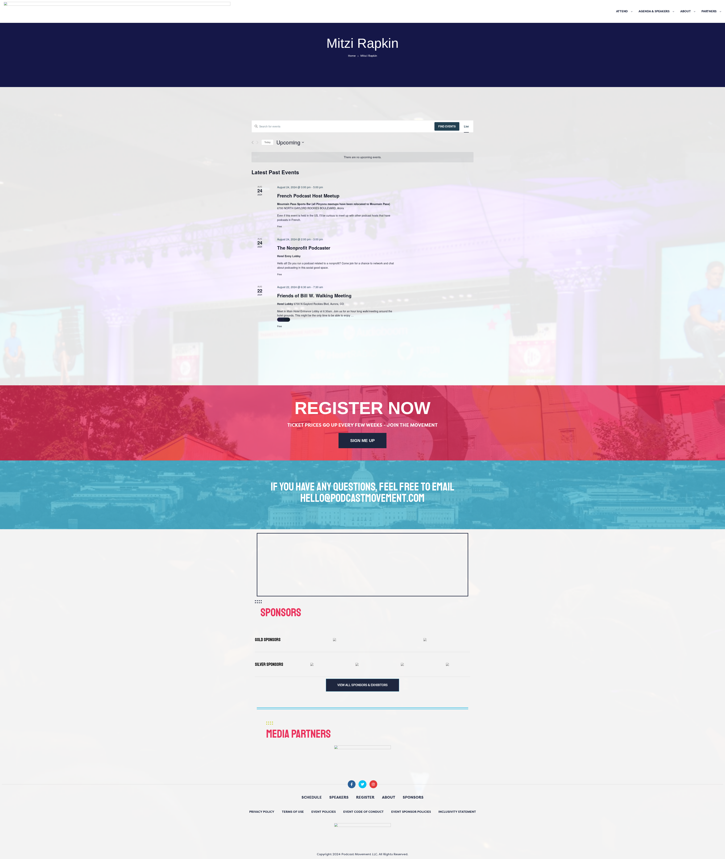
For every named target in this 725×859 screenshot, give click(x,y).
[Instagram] (373, 784)
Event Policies (323, 812)
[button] (362, 685)
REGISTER (365, 798)
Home (352, 55)
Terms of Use (293, 812)
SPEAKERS (339, 798)
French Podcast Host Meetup (308, 195)
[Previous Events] (252, 142)
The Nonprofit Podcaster (303, 247)
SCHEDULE (312, 798)
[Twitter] (362, 784)
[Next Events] (257, 142)
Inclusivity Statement (457, 812)
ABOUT (685, 11)
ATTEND (622, 11)
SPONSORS (413, 798)
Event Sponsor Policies (411, 812)
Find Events (447, 126)
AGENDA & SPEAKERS (654, 11)
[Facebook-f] (352, 784)
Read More (283, 319)
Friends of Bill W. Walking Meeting (314, 295)
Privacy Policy (261, 812)
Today (267, 142)
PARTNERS (709, 11)
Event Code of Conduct (363, 812)
